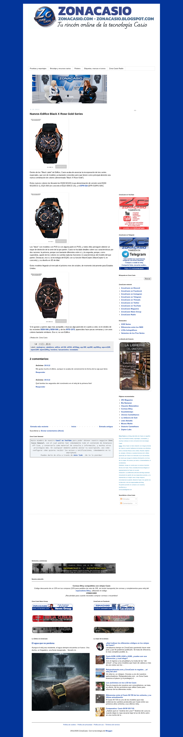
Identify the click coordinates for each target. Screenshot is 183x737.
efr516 (69, 347)
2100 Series (126, 324)
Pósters (77, 68)
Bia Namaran (126, 403)
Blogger (109, 731)
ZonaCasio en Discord (130, 288)
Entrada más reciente (39, 427)
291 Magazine (127, 400)
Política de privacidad (85, 724)
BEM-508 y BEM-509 (49, 329)
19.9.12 (47, 365)
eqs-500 (83, 347)
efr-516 (63, 347)
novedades (74, 350)
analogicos (40, 347)
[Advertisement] (91, 47)
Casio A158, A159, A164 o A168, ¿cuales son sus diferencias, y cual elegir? (126, 657)
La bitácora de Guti (129, 418)
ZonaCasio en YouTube (131, 306)
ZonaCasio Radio (128, 315)
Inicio (73, 427)
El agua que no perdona (43, 643)
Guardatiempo (127, 412)
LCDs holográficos (129, 330)
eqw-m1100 (106, 347)
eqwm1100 (35, 350)
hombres (54, 350)
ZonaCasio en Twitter (130, 303)
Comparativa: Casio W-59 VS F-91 (120, 708)
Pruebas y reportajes (38, 68)
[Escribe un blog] (42, 344)
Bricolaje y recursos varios (60, 68)
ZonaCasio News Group (131, 312)
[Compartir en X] (45, 344)
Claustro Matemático (130, 406)
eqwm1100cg (45, 350)
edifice (57, 347)
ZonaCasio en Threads (130, 300)
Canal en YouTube (64, 441)
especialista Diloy (83, 591)
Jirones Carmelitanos (130, 415)
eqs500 (89, 347)
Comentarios (127, 503)
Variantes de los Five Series (133, 333)
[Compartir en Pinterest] (49, 344)
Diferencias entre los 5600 (132, 327)
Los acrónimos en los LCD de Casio (121, 683)
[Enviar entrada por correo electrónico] (35, 344)
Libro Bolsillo (127, 421)
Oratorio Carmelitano (130, 427)
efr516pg (76, 347)
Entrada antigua (106, 427)
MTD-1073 (70, 329)
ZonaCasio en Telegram (131, 297)
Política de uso (99, 724)
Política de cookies (69, 724)
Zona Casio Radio (116, 68)
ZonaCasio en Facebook (131, 291)
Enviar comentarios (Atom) (52, 431)
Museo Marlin (127, 424)
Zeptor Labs (126, 429)
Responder (40, 372)
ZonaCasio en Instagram (131, 294)
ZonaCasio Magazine (130, 309)
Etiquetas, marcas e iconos (94, 68)
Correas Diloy (127, 409)
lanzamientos (63, 350)
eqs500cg (97, 347)
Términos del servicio (112, 724)
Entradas (125, 499)
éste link (78, 455)
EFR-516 (84, 186)
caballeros (50, 347)
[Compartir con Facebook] (47, 344)
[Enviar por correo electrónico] (40, 344)
